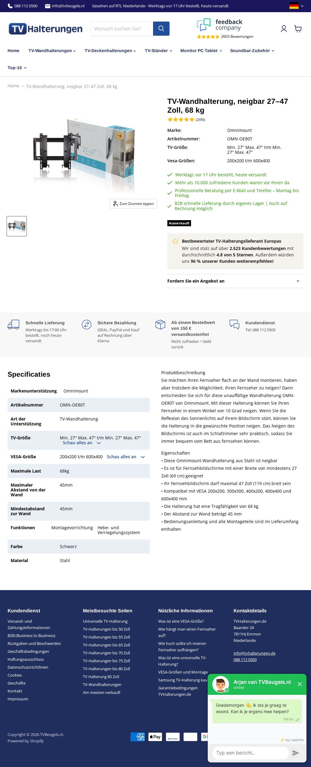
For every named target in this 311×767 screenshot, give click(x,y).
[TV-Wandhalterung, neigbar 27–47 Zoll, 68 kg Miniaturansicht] (16, 226)
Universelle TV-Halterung (105, 621)
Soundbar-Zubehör (250, 50)
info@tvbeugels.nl (68, 6)
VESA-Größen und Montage (183, 672)
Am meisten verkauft (102, 692)
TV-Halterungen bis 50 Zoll (106, 629)
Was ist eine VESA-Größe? (181, 621)
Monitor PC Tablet (198, 50)
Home (13, 50)
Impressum (18, 699)
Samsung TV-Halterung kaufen (185, 680)
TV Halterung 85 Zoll (101, 676)
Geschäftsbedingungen (28, 651)
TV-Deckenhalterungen (108, 50)
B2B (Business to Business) (31, 635)
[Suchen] (161, 29)
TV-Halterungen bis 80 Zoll (106, 668)
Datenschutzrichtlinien (28, 667)
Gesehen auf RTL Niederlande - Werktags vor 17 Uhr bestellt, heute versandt (160, 6)
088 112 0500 (25, 6)
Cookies (15, 675)
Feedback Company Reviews (225, 24)
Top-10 (15, 67)
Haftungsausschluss (26, 659)
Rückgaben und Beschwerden (34, 643)
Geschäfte (17, 683)
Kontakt (15, 691)
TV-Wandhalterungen (50, 50)
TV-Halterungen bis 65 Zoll (106, 645)
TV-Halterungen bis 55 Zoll (106, 637)
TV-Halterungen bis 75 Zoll (106, 660)
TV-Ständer (156, 50)
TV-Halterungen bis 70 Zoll (106, 653)
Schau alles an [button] (78, 442)
